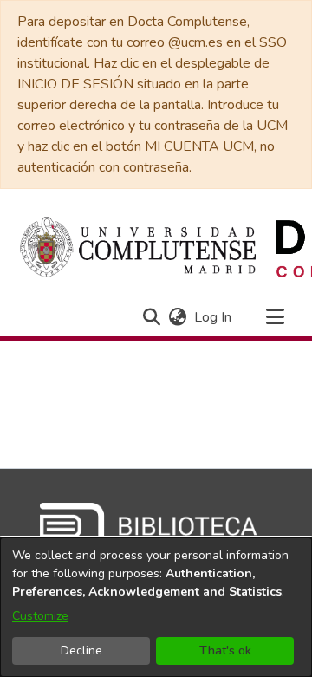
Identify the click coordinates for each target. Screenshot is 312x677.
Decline (81, 650)
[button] (151, 317)
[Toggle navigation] (274, 317)
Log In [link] (213, 317)
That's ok (225, 650)
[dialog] (156, 607)
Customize (40, 616)
